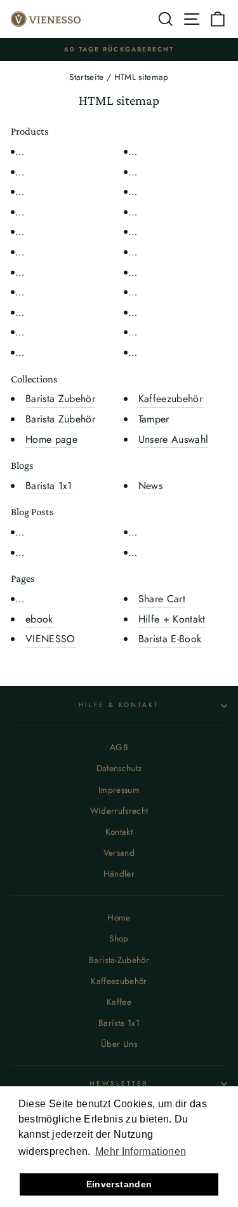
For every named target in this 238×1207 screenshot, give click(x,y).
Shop (118, 938)
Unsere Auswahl (173, 439)
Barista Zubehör (60, 398)
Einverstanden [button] (119, 1184)
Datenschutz (119, 768)
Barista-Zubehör (119, 960)
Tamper (153, 419)
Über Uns (119, 1043)
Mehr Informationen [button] (140, 1151)
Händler (119, 873)
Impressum (119, 789)
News (150, 485)
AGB (119, 747)
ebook (39, 619)
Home (118, 917)
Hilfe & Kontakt (119, 705)
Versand (119, 852)
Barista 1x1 (48, 485)
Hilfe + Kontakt (172, 619)
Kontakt (119, 831)
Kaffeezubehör (170, 398)
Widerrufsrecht (119, 810)
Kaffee (119, 1001)
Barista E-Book (170, 638)
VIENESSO (50, 638)
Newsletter (119, 1083)
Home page (51, 439)
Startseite (86, 77)
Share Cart (161, 598)
